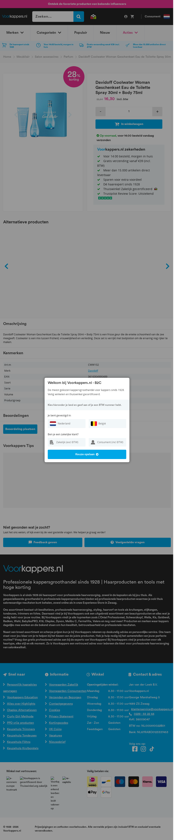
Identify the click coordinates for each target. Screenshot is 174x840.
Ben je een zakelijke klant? (63, 434)
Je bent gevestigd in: (59, 415)
